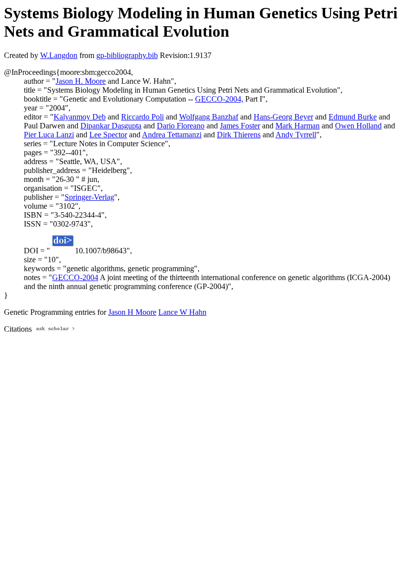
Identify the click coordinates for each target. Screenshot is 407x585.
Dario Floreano (180, 125)
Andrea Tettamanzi (172, 134)
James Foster (240, 125)
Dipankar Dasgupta (110, 125)
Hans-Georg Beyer (283, 117)
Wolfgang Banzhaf (208, 117)
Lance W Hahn (182, 312)
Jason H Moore (132, 312)
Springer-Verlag (89, 197)
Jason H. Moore (81, 81)
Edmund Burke (353, 117)
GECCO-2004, (219, 99)
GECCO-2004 (75, 277)
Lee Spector (108, 134)
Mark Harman (297, 125)
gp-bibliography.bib (127, 55)
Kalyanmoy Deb (80, 117)
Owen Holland (358, 125)
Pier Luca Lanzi (49, 134)
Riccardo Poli (142, 117)
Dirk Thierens (239, 134)
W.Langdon (58, 55)
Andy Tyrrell (295, 134)
